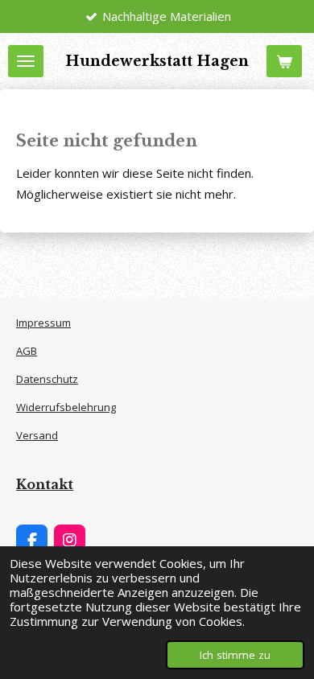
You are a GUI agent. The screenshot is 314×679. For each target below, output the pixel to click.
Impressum (43, 322)
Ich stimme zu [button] (235, 655)
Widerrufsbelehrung (66, 407)
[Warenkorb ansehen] (284, 61)
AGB (26, 351)
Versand (37, 435)
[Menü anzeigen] (25, 61)
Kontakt (44, 484)
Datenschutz (47, 379)
